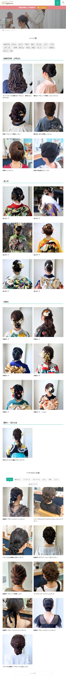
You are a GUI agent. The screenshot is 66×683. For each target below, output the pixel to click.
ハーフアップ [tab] (26, 479)
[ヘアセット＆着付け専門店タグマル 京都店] (7, 3)
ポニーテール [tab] (36, 479)
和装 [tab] (50, 479)
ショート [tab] (56, 479)
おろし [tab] (44, 479)
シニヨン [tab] (9, 479)
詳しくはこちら (42, 7)
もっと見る (33, 673)
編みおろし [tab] (17, 479)
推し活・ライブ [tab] (33, 484)
